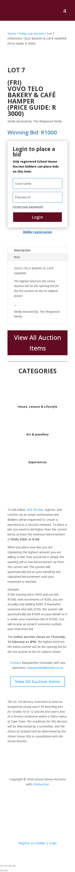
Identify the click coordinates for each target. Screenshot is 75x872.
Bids (17, 257)
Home (12, 33)
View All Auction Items (37, 342)
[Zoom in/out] (1, 865)
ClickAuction (41, 784)
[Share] (10, 865)
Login (37, 217)
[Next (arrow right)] (6, 870)
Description (22, 250)
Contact (15, 663)
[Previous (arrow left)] (1, 870)
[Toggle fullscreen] (6, 865)
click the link (35, 510)
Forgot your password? (28, 207)
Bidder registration (37, 232)
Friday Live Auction (31, 33)
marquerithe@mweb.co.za (45, 668)
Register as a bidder (32, 843)
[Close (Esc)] (14, 865)
